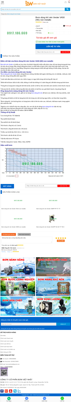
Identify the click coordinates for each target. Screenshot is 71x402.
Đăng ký (63, 324)
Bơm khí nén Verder (7, 64)
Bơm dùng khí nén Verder (13, 14)
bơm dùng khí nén (37, 93)
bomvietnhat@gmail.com (12, 364)
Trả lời (3, 251)
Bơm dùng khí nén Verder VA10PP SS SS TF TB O (50, 227)
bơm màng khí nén (48, 106)
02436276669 (14, 361)
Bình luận (45, 22)
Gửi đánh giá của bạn (9, 234)
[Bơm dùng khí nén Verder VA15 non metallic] (18, 206)
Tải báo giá (68, 25)
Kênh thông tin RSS (5, 352)
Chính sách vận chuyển (6, 341)
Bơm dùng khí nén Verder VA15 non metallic (13, 208)
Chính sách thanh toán (6, 338)
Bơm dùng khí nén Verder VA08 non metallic (13, 227)
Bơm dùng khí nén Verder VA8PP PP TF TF (48, 208)
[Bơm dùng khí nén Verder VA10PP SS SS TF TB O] (53, 224)
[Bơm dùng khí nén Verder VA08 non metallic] (18, 224)
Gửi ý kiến (61, 240)
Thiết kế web (36, 395)
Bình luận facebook (24, 234)
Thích (8, 251)
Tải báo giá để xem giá (46, 38)
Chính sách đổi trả (5, 343)
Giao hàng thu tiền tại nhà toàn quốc (51, 41)
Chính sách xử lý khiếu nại (7, 349)
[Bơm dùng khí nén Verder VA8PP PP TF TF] (53, 206)
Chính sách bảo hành (6, 346)
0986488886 (12, 358)
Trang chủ (3, 14)
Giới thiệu (3, 335)
